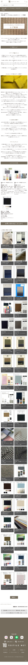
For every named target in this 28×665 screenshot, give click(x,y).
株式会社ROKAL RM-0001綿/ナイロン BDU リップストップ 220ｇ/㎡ (7, 370)
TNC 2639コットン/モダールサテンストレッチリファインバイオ (20, 425)
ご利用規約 (22, 652)
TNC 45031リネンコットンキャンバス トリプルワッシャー (7, 587)
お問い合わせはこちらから (14, 223)
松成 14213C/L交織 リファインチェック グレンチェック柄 (20, 443)
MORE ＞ (14, 597)
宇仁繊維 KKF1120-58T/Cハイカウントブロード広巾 (7, 530)
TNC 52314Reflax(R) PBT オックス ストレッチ (20, 587)
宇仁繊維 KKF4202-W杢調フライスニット (5, 496)
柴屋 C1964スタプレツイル (17, 479)
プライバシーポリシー (14, 652)
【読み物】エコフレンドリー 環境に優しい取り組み (14, 610)
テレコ (9, 604)
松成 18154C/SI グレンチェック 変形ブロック (7, 443)
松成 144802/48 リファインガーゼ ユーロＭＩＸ (20, 406)
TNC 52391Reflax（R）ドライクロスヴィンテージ (20, 333)
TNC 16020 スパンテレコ (4, 315)
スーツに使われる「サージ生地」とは (14, 612)
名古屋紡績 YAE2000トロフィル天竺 (18, 263)
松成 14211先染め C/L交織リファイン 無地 (20, 461)
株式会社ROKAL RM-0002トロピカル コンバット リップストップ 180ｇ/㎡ (20, 370)
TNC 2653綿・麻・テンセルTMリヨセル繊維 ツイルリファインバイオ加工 (7, 549)
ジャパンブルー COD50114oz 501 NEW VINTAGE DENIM (19, 281)
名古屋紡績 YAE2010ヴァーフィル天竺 (5, 263)
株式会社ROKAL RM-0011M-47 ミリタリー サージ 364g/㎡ (7, 351)
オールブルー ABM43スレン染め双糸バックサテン (20, 298)
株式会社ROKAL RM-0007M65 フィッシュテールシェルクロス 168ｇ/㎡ (20, 351)
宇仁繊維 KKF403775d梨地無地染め (18, 496)
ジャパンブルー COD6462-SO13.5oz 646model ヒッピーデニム (7, 281)
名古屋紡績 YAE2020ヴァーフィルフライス (19, 246)
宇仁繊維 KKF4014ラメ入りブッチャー (18, 513)
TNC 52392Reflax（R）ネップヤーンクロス (7, 333)
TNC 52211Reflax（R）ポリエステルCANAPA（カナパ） (19, 388)
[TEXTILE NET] (14, 645)
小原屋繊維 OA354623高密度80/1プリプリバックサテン (20, 531)
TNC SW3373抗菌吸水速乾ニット (5, 568)
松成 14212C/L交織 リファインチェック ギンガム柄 (7, 461)
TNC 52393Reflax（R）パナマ (18, 315)
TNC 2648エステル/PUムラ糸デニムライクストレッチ (20, 569)
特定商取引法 (5, 652)
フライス (3, 604)
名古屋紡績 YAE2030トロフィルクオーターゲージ (7, 246)
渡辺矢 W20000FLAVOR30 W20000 (5, 387)
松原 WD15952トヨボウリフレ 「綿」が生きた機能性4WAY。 (7, 425)
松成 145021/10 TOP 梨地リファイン (6, 479)
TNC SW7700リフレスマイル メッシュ (19, 548)
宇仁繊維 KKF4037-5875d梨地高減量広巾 (5, 513)
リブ (7, 604)
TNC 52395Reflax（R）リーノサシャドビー (7, 406)
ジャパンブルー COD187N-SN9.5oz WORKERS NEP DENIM (7, 298)
